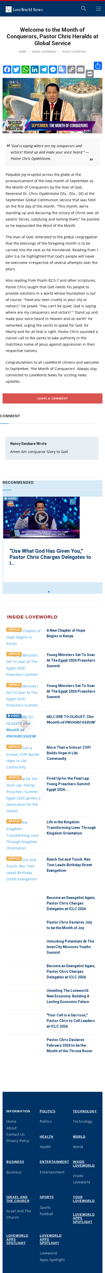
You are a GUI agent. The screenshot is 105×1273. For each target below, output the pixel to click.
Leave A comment (52, 398)
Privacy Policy (17, 1140)
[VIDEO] (24, 726)
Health (47, 1136)
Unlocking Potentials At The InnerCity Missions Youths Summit (70, 946)
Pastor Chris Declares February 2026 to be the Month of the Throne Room (69, 1045)
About (11, 1128)
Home (22, 51)
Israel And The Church (18, 1198)
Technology (85, 1111)
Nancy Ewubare (23, 444)
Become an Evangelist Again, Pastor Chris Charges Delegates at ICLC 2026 (71, 903)
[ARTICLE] (24, 636)
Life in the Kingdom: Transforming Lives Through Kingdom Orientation (71, 827)
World (79, 1136)
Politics (48, 1111)
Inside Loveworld (43, 51)
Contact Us (15, 1134)
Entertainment (54, 1162)
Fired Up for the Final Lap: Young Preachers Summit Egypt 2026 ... (68, 784)
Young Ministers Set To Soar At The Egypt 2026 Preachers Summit (71, 660)
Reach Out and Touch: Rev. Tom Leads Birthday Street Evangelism (69, 865)
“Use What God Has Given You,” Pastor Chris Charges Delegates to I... (49, 557)
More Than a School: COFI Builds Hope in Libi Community (69, 753)
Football (46, 1213)
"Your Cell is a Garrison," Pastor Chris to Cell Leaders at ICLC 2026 (71, 1020)
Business (15, 1162)
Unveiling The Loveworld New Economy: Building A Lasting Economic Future (68, 996)
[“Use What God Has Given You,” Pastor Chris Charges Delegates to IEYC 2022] (41, 517)
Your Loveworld (84, 1198)
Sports (47, 1197)
